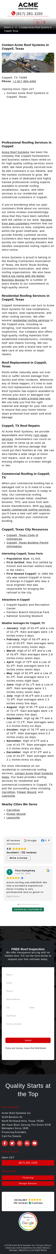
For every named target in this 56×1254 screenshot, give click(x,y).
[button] (30, 840)
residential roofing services (31, 320)
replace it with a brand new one (29, 398)
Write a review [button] (19, 857)
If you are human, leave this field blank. (25, 1048)
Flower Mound (26, 792)
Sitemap (13, 1250)
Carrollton (8, 792)
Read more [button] (13, 896)
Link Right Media (38, 1250)
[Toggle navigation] (38, 22)
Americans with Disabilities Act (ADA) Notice (28, 1248)
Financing (28, 1177)
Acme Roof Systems (15, 152)
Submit (28, 1040)
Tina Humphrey (25, 870)
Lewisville (8, 795)
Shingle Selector (28, 1183)
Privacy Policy (43, 1245)
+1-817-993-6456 (24, 81)
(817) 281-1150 (29, 14)
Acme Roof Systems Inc (23, 1245)
